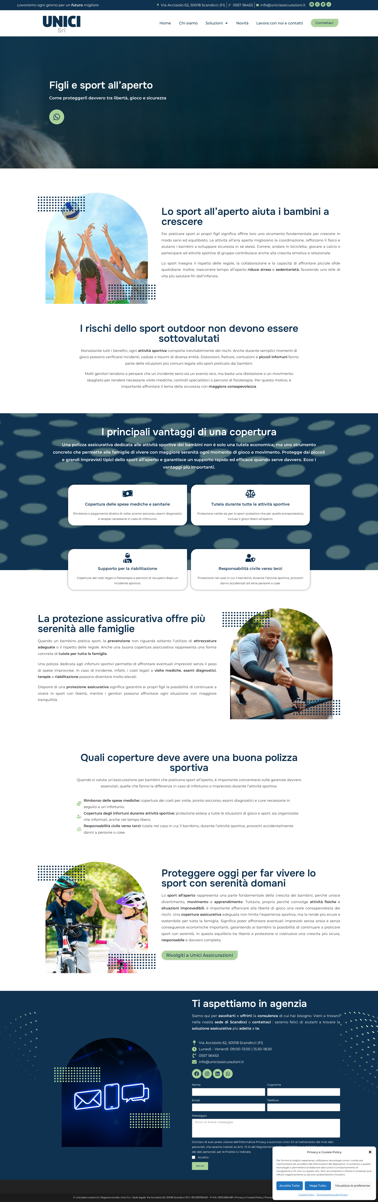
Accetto (203, 1157)
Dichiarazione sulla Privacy (332, 1194)
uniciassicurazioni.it (87, 1197)
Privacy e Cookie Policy (249, 1197)
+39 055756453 (199, 1197)
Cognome (274, 1084)
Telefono (273, 1100)
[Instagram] (317, 4)
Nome (196, 1084)
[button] (370, 1152)
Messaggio (199, 1115)
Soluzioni (214, 23)
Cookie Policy (306, 1194)
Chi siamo (188, 23)
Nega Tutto (317, 1185)
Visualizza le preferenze (352, 1185)
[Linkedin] (323, 4)
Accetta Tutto (289, 1185)
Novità (242, 23)
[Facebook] (311, 4)
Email (196, 1100)
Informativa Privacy (252, 1142)
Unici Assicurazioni (54, 1015)
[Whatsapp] (328, 4)
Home (165, 23)
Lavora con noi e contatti (279, 23)
